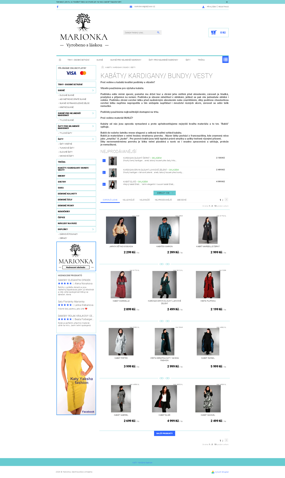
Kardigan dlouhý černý (142, 158)
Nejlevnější (129, 200)
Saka (61, 188)
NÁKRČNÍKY (64, 211)
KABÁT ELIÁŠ (135, 181)
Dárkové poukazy (69, 234)
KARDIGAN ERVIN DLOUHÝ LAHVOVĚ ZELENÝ (151, 170)
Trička (201, 60)
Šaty (188, 60)
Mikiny (61, 176)
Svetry (62, 182)
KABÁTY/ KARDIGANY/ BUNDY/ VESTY (73, 169)
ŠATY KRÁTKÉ (66, 144)
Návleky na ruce (67, 223)
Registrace (223, 7)
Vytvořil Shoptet (222, 472)
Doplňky (63, 229)
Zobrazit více (163, 193)
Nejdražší (145, 200)
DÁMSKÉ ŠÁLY (65, 199)
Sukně (100, 60)
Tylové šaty (66, 133)
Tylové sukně (67, 120)
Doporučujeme (110, 200)
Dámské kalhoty (67, 193)
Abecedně (182, 200)
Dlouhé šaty (66, 152)
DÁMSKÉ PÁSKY (66, 205)
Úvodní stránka (60, 60)
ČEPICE (61, 217)
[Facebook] (58, 6)
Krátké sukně (67, 107)
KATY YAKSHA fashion (142, 463)
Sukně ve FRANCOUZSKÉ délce (74, 103)
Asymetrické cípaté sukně (73, 99)
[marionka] (84, 30)
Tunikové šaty (67, 148)
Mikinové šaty (67, 156)
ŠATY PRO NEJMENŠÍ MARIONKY (163, 60)
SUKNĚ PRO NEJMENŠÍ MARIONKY (125, 60)
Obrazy (63, 238)
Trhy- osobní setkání (78, 60)
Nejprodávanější (163, 200)
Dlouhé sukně (67, 95)
